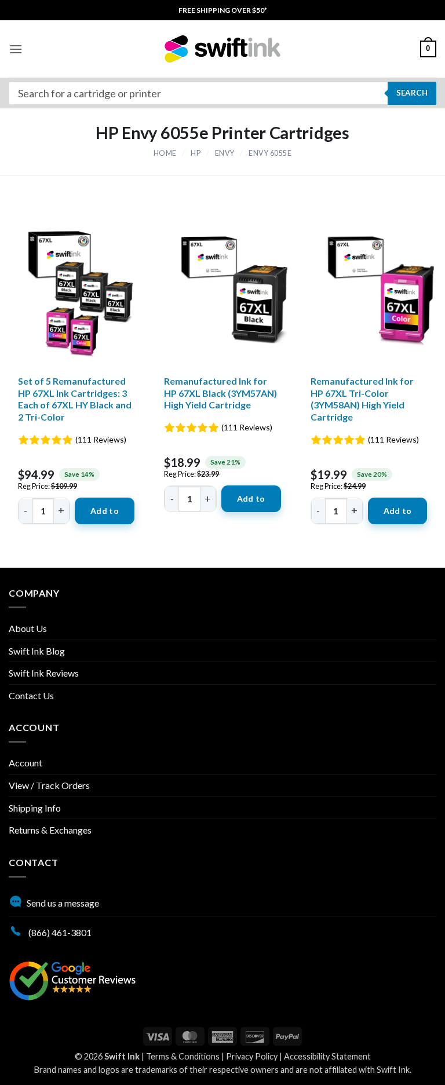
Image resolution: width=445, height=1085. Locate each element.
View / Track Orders (49, 785)
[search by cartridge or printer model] (222, 93)
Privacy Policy (252, 1056)
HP (195, 153)
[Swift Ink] (222, 49)
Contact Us (31, 695)
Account (25, 762)
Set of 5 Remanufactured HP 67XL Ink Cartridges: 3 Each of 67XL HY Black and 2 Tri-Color (75, 398)
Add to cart (104, 515)
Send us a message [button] (63, 902)
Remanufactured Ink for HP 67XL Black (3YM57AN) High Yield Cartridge (220, 393)
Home (165, 153)
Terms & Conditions (183, 1056)
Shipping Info (35, 807)
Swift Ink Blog (37, 650)
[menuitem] (222, 10)
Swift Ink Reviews (44, 672)
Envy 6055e (270, 153)
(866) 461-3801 (59, 932)
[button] (16, 49)
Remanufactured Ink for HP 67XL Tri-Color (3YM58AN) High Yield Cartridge (362, 398)
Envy (225, 153)
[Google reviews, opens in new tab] (72, 979)
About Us (28, 628)
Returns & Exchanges (50, 829)
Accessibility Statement (327, 1056)
